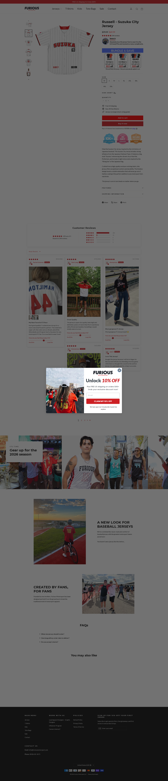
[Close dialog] (119, 370)
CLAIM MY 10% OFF (103, 401)
